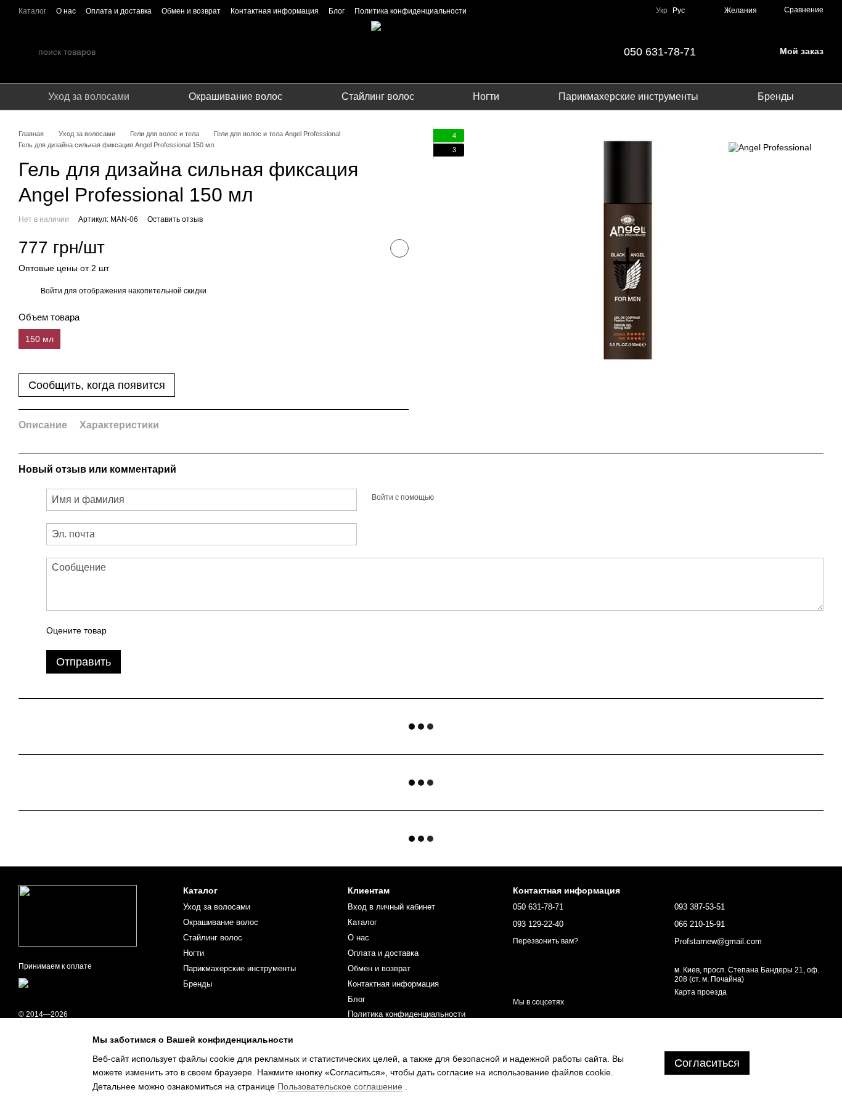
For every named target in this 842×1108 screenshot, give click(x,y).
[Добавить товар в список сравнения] (368, 248)
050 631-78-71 (660, 51)
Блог (337, 11)
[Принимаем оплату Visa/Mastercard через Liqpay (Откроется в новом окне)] (91, 986)
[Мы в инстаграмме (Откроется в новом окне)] (592, 10)
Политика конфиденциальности (410, 11)
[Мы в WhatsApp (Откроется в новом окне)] (636, 10)
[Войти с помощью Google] (467, 498)
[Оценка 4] (186, 630)
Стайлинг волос (377, 96)
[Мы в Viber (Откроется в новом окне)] (621, 10)
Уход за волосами (88, 96)
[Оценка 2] (147, 630)
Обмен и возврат (191, 11)
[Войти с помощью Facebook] (447, 498)
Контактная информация (275, 11)
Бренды (776, 96)
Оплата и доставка (119, 11)
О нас (66, 11)
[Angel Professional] (770, 147)
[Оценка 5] (206, 630)
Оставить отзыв (175, 219)
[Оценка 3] (166, 630)
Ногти (486, 96)
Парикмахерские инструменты (628, 96)
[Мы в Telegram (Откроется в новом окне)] (606, 10)
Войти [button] (51, 291)
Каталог (32, 11)
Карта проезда (700, 992)
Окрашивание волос (235, 96)
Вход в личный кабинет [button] (391, 906)
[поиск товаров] (28, 52)
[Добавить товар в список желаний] (399, 248)
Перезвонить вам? (545, 941)
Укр (662, 10)
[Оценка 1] (127, 630)
